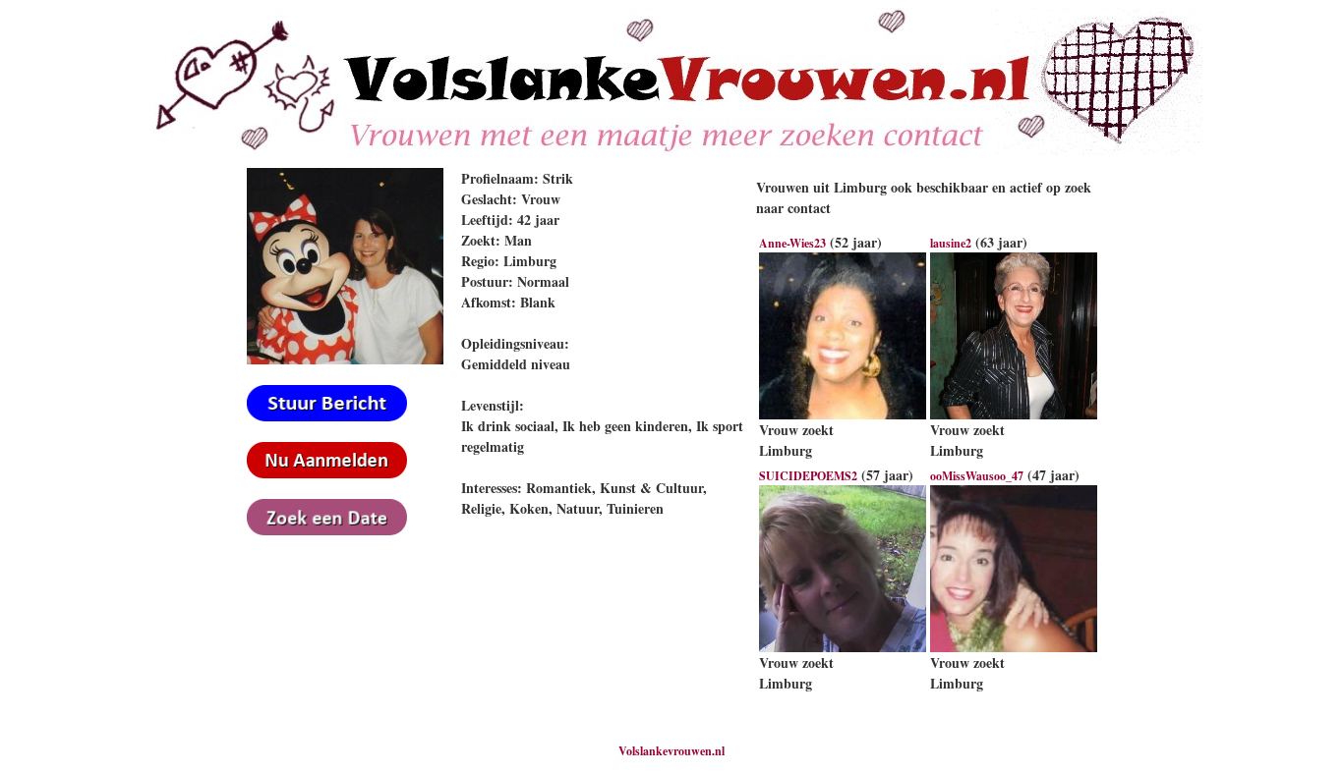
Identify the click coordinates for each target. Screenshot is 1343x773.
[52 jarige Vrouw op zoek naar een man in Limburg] (842, 415)
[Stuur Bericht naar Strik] (327, 417)
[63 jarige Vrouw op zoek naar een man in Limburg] (1013, 415)
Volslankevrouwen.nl (671, 751)
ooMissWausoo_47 (976, 476)
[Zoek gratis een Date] (327, 531)
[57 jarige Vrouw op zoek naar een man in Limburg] (842, 647)
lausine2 (950, 243)
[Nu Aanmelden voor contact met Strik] (327, 474)
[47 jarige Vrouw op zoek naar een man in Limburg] (1013, 647)
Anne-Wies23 (792, 243)
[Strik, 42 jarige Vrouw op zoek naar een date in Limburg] (345, 360)
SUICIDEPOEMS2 (808, 476)
